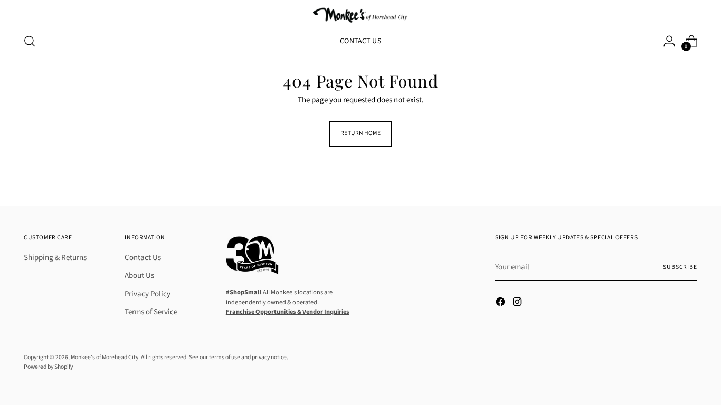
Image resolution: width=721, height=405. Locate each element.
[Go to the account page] (669, 41)
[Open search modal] (29, 41)
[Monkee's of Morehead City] (360, 14)
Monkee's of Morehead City (104, 357)
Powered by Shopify (48, 366)
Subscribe (680, 267)
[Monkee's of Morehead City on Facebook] (501, 303)
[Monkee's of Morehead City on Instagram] (518, 303)
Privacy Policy (147, 294)
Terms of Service (151, 311)
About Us (139, 275)
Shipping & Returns (55, 257)
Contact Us (143, 257)
